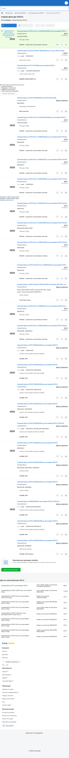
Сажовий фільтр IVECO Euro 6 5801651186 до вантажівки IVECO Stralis (42, 137)
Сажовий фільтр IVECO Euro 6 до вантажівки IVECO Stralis (15, 602)
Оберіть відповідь (8, 93)
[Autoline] (2, 13)
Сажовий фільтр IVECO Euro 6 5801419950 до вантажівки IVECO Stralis (42, 223)
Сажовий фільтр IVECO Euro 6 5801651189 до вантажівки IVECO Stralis (42, 242)
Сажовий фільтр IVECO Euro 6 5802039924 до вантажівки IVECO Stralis (42, 179)
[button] (66, 3)
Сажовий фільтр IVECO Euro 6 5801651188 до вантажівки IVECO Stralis (42, 325)
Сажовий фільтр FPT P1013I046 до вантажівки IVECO (36, 65)
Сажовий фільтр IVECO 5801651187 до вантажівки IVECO (37, 404)
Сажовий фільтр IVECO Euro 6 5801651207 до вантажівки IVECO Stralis (42, 159)
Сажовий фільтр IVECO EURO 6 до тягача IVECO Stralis (16, 591)
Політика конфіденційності (10, 692)
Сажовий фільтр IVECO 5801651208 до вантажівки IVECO (37, 384)
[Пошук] (66, 8)
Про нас (4, 651)
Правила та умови (7, 689)
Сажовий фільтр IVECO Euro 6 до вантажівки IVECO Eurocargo (15, 596)
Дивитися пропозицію (11, 569)
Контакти (5, 657)
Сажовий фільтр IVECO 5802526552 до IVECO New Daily (36, 98)
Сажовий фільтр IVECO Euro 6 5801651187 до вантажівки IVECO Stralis (42, 203)
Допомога (5, 654)
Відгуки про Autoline (8, 698)
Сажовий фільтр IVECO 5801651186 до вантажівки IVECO (37, 364)
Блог (3, 702)
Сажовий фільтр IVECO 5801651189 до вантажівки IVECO (37, 462)
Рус (7, 665)
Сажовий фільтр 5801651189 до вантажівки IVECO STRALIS (38, 501)
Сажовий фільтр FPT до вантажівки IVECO (14, 585)
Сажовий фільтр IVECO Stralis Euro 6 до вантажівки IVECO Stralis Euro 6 (13, 613)
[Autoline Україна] (11, 3)
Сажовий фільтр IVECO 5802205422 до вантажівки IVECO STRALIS (40, 423)
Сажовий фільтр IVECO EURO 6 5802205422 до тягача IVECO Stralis (41, 50)
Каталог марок (6, 705)
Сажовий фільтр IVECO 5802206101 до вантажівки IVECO (37, 443)
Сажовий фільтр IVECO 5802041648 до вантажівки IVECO (37, 345)
